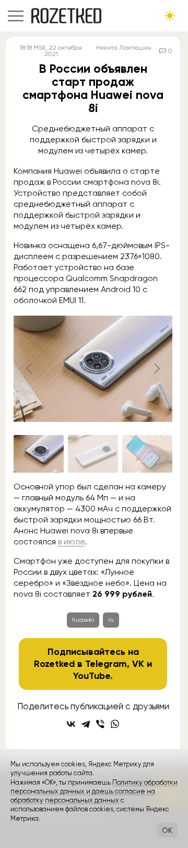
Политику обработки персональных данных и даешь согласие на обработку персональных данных (94, 791)
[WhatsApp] (115, 724)
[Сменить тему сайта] (169, 15)
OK (167, 830)
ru (111, 619)
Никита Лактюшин (123, 47)
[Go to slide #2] (93, 454)
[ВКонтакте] (71, 724)
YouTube (91, 676)
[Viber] (100, 724)
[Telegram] (85, 724)
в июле (71, 541)
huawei (83, 619)
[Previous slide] (30, 369)
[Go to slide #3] (147, 454)
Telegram (106, 664)
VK (138, 664)
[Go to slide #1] (39, 454)
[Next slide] (156, 369)
